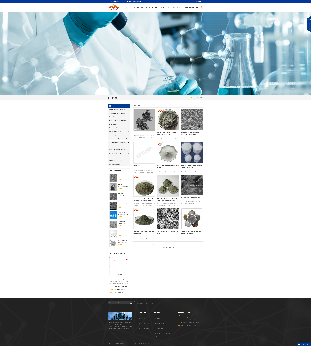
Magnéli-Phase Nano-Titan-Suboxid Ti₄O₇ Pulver (123, 185)
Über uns (136, 7)
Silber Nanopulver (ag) (115, 124)
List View (201, 106)
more (119, 179)
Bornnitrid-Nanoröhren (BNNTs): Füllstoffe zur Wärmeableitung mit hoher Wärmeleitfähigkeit (123, 195)
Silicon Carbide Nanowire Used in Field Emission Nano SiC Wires (167, 133)
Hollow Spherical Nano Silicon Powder (143, 133)
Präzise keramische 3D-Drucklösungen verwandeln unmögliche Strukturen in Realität (123, 213)
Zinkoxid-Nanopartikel (160, 321)
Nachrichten (159, 7)
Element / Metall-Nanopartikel (117, 109)
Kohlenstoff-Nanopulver (115, 153)
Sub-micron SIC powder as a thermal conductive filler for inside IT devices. (143, 199)
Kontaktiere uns (191, 7)
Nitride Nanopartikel (114, 157)
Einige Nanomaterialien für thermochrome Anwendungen (117, 278)
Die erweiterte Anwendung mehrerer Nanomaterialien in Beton (121, 289)
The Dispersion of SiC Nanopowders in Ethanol (167, 232)
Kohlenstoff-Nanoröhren (115, 127)
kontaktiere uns (145, 323)
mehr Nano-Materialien (115, 160)
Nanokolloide (112, 117)
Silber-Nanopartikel (160, 323)
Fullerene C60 (158, 318)
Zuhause (128, 7)
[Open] (309, 24)
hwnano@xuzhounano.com (135, 1)
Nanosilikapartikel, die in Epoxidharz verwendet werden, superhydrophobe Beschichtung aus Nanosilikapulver (123, 241)
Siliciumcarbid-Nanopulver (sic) (117, 142)
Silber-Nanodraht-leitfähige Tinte (117, 120)
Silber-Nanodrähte (159, 316)
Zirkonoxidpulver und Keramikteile (118, 138)
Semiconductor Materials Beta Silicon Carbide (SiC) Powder (191, 198)
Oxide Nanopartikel (114, 135)
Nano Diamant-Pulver (160, 326)
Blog (142, 326)
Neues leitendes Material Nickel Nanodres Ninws (122, 223)
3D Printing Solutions (114, 164)
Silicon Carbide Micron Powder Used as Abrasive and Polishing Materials (167, 199)
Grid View (198, 106)
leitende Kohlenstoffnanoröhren (163, 331)
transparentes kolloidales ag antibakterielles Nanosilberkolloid (122, 232)
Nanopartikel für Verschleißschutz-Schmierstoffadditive (120, 292)
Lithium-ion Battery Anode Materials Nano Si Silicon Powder (191, 232)
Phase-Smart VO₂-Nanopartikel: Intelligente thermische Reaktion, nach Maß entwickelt (123, 204)
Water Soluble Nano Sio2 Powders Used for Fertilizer (168, 166)
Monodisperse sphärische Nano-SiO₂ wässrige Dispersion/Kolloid (123, 176)
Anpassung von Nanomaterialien (117, 113)
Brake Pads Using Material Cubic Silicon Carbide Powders (144, 232)
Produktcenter (147, 7)
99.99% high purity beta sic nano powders (142, 166)
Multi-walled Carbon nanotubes (163, 333)
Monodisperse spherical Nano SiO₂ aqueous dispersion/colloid (190, 133)
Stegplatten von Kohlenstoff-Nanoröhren (165, 336)
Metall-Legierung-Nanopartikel (117, 149)
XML (142, 331)
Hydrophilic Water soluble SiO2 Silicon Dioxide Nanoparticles (191, 166)
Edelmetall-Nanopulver (115, 131)
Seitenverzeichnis (145, 328)
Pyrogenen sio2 (159, 328)
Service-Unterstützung (174, 7)
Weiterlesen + (111, 331)
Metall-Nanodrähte (114, 146)
